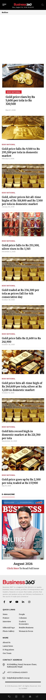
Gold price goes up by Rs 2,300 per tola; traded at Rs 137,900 (21, 481)
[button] (9, 697)
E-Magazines (8, 650)
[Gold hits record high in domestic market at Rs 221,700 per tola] (23, 410)
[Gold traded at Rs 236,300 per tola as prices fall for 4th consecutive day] (23, 269)
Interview (7, 621)
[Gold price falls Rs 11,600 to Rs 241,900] (23, 317)
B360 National (8, 144)
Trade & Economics (23, 622)
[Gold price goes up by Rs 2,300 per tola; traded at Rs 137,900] (23, 458)
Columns (23, 618)
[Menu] (4, 5)
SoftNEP (24, 688)
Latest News (8, 646)
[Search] (43, 5)
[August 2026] (23, 529)
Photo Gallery (8, 631)
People (22, 614)
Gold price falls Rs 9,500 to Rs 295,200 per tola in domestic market (21, 152)
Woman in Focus (26, 631)
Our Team (7, 653)
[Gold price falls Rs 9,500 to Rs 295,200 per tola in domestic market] (23, 103)
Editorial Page (9, 627)
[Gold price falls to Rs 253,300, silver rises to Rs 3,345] (23, 224)
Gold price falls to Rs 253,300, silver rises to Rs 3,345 (20, 247)
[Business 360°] (23, 4)
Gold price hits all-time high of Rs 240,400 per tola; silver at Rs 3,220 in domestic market (22, 386)
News (5, 614)
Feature (6, 618)
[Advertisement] (23, 39)
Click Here (13, 568)
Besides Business (26, 627)
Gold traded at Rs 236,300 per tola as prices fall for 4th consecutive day (20, 294)
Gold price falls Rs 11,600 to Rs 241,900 (21, 340)
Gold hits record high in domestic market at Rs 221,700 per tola (21, 435)
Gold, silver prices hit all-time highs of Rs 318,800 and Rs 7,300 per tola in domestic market (22, 201)
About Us (6, 642)
